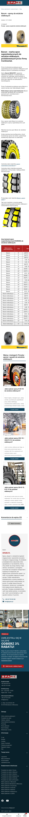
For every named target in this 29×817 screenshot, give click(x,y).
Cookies (3, 741)
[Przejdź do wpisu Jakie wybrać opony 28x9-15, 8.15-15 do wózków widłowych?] (14, 473)
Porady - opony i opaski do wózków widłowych (13, 26)
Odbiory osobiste (5, 720)
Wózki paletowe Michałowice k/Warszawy (11, 783)
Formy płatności (5, 725)
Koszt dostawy (5, 727)
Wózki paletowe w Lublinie (8, 793)
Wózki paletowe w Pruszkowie (8, 785)
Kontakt (3, 739)
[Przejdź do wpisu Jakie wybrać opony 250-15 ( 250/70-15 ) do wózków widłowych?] (14, 424)
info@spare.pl (4, 699)
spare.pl (6, 553)
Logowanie (4, 756)
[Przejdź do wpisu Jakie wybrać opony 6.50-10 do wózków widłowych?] (14, 375)
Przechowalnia (5, 760)
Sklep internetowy (7, 807)
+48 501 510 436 (5, 685)
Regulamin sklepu (5, 747)
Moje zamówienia (5, 758)
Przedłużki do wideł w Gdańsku (9, 774)
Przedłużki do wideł (6, 718)
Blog (21, 9)
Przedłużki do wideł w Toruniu (8, 770)
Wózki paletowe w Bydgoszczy (9, 791)
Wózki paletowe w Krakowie (8, 787)
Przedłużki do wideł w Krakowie (9, 778)
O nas (2, 737)
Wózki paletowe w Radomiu (8, 789)
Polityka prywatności (6, 745)
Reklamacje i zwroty (6, 729)
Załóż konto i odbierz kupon (13, 666)
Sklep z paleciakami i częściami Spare (9, 9)
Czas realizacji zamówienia (8, 722)
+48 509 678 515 (5, 683)
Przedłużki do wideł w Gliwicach (9, 772)
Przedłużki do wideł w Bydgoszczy (10, 776)
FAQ (2, 749)
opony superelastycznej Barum (10, 164)
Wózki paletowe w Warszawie (8, 781)
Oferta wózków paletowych (8, 716)
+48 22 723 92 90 (5, 697)
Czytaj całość (14, 409)
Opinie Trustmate (5, 743)
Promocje (3, 724)
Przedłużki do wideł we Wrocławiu (9, 780)
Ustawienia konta (5, 762)
